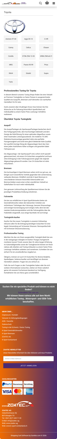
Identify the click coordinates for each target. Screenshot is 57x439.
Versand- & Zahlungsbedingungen (14, 318)
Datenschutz (7, 324)
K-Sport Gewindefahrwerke (12, 330)
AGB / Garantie (7, 321)
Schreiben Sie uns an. (28, 292)
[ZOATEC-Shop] (13, 3)
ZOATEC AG (6, 337)
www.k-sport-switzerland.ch (16, 426)
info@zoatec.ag (13, 421)
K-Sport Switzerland (9, 340)
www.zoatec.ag (12, 423)
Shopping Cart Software (19, 435)
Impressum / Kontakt (10, 315)
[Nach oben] (50, 435)
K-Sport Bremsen (8, 334)
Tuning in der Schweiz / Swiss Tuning (16, 327)
